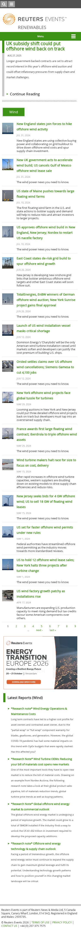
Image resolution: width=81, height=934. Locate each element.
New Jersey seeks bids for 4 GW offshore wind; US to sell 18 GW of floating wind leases (46, 501)
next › (39, 630)
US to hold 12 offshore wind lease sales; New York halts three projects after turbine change (45, 565)
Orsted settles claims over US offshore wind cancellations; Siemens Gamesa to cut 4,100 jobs (45, 367)
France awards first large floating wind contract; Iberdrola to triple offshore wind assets (47, 434)
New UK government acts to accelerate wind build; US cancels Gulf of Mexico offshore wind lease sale (45, 165)
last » (53, 630)
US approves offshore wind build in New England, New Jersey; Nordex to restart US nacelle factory (46, 232)
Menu (40, 36)
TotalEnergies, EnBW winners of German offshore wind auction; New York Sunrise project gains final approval (46, 299)
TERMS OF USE (40, 922)
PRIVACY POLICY (62, 922)
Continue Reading (25, 93)
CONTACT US (9, 926)
